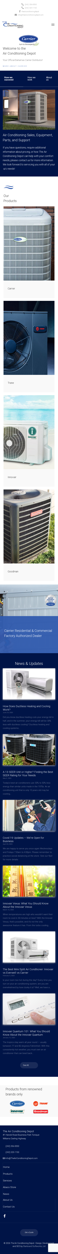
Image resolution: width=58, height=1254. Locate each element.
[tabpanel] (29, 132)
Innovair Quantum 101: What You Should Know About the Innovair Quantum (26, 1033)
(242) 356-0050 (31, 4)
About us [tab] (49, 78)
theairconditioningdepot (30, 12)
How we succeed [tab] (8, 78)
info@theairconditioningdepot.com (31, 15)
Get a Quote (29, 1232)
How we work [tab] (31, 78)
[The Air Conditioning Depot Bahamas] (13, 24)
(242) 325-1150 (31, 8)
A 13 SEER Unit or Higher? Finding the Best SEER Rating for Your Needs (28, 773)
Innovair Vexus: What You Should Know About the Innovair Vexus (25, 905)
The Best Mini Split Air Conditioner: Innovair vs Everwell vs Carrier (28, 971)
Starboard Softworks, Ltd (34, 1246)
